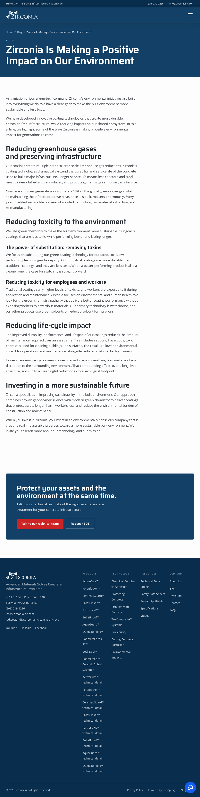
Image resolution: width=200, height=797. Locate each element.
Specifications (150, 608)
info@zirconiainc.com (181, 3)
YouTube (11, 628)
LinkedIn (26, 628)
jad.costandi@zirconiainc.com (32, 619)
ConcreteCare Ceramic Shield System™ (92, 664)
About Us (176, 581)
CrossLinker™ (91, 603)
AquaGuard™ (91, 624)
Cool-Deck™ (89, 651)
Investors (176, 596)
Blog (19, 32)
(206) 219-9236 (155, 3)
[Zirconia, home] (22, 15)
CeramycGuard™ (93, 596)
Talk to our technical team (40, 523)
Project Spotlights (152, 601)
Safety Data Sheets (153, 594)
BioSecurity (119, 632)
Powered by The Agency (162, 790)
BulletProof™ (90, 617)
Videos (145, 615)
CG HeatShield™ (92, 631)
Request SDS (80, 523)
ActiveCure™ (90, 581)
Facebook (41, 628)
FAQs (173, 610)
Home (9, 32)
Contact (175, 603)
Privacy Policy (135, 790)
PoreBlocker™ (91, 588)
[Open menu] (190, 15)
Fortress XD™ (90, 610)
